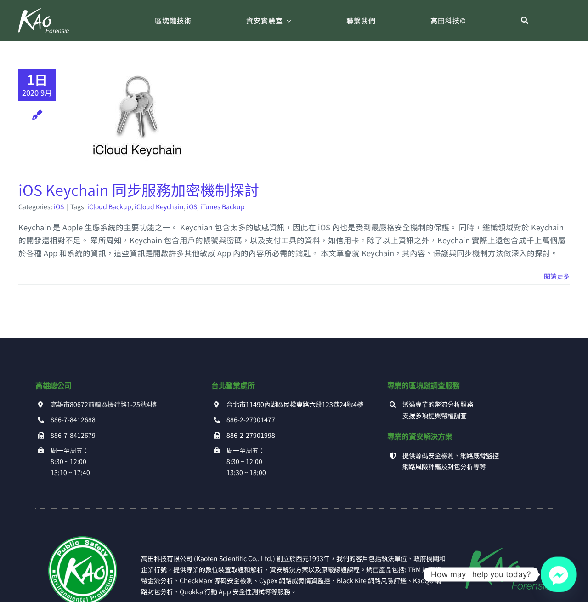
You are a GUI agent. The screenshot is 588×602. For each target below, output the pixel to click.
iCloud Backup (109, 206)
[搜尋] (525, 20)
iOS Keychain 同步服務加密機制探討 (138, 189)
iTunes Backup (222, 206)
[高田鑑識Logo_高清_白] (43, 11)
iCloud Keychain (159, 206)
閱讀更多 (557, 276)
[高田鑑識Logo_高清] (505, 539)
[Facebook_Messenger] (559, 574)
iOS (59, 206)
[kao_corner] (82, 539)
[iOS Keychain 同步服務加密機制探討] (137, 115)
